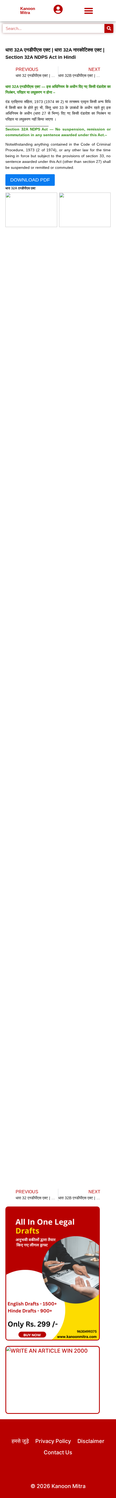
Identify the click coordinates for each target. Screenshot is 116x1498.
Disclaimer (90, 1441)
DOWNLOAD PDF (30, 180)
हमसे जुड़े (20, 1441)
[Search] (108, 28)
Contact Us (58, 1452)
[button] (89, 11)
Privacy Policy (53, 1441)
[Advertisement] (58, 466)
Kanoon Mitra (27, 10)
